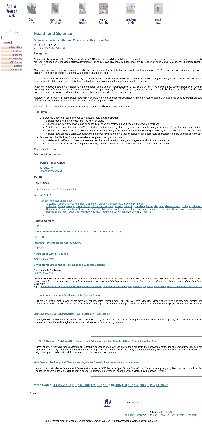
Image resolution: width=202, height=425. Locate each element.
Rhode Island (179, 209)
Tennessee (60, 211)
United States (66, 201)
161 (93, 385)
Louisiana (140, 206)
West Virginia (121, 211)
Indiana (103, 206)
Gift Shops (16, 62)
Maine (149, 206)
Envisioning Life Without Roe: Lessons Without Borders (69, 264)
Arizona (69, 203)
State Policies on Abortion (63, 189)
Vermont (85, 211)
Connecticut (114, 203)
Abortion (44, 189)
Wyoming (146, 211)
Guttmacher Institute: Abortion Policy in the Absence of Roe (71, 40)
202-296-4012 (47, 168)
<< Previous (62, 385)
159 (81, 385)
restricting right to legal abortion (149, 286)
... (76, 385)
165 (118, 385)
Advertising (15, 58)
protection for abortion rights (117, 286)
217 (152, 385)
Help (4, 32)
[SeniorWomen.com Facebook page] (162, 412)
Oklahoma (141, 209)
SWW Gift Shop (167, 415)
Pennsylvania (164, 209)
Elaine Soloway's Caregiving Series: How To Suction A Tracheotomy (72, 314)
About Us (17, 55)
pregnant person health (89, 286)
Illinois (94, 206)
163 (105, 385)
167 (130, 385)
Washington (106, 211)
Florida (61, 206)
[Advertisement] (13, 115)
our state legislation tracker (53, 106)
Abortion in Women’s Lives (51, 253)
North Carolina (105, 209)
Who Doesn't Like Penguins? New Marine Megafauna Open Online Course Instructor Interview (86, 362)
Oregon (152, 209)
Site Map (14, 32)
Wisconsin (134, 211)
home (107, 405)
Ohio (132, 209)
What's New (15, 47)
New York (92, 209)
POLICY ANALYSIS (44, 259)
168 (136, 385)
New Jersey (65, 209)
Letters (18, 66)
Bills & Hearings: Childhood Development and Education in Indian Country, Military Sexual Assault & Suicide (99, 341)
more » (119, 322)
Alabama (51, 203)
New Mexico (78, 209)
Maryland (159, 206)
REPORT (39, 226)
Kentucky (128, 206)
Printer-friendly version (46, 149)
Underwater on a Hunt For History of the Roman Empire (69, 295)
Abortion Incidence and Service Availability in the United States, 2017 (77, 231)
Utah (77, 211)
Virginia (95, 211)
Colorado (102, 203)
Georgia (70, 206)
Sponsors (141, 415)
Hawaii (79, 206)
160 (87, 385)
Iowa (110, 206)
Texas (71, 211)
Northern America (49, 201)
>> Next (162, 385)
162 (99, 385)
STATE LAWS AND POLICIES (50, 48)
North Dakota (121, 209)
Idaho (87, 206)
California (91, 203)
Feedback (16, 69)
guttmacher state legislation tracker (58, 286)
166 (124, 385)
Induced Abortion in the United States (57, 242)
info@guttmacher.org (51, 171)
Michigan (186, 206)
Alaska (60, 203)
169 (143, 385)
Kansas (119, 206)
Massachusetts (172, 206)
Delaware (127, 203)
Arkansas (79, 203)
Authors (17, 51)
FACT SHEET (41, 237)
